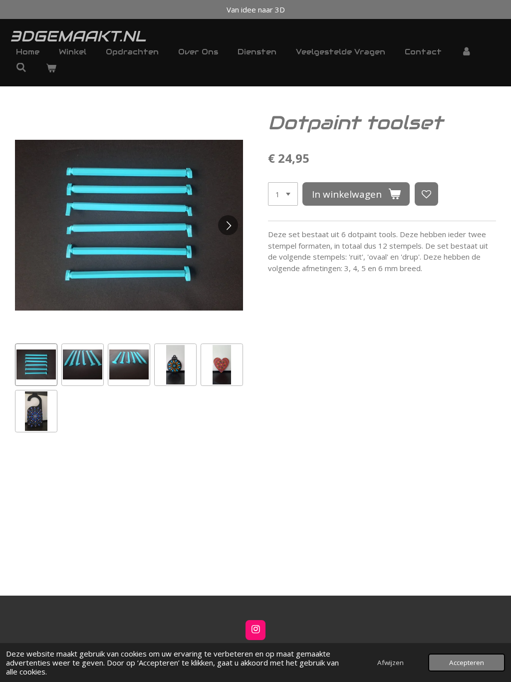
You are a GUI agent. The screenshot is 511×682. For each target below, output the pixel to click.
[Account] (466, 52)
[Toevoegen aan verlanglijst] (426, 194)
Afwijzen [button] (390, 662)
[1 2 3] (283, 194)
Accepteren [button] (466, 662)
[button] (36, 364)
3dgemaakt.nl (78, 36)
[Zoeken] (21, 67)
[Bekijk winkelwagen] (51, 68)
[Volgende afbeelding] (228, 225)
